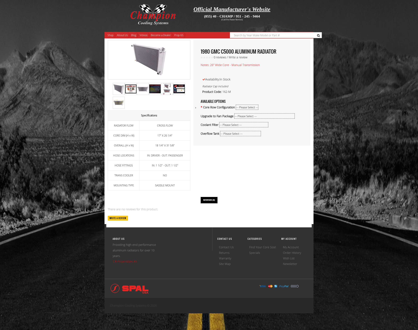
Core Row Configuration (219, 107)
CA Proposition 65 (125, 261)
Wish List (289, 258)
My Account (291, 247)
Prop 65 (178, 35)
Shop (110, 35)
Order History (292, 253)
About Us (122, 35)
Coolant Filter (209, 125)
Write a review (238, 57)
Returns (224, 253)
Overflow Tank (210, 133)
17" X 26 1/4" (164, 135)
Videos (143, 35)
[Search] (318, 36)
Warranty (225, 258)
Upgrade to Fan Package (217, 116)
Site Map (225, 264)
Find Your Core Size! (262, 247)
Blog (133, 35)
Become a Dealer (161, 35)
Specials (254, 253)
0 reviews (220, 57)
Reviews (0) (209, 200)
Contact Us (226, 247)
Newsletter (290, 264)
